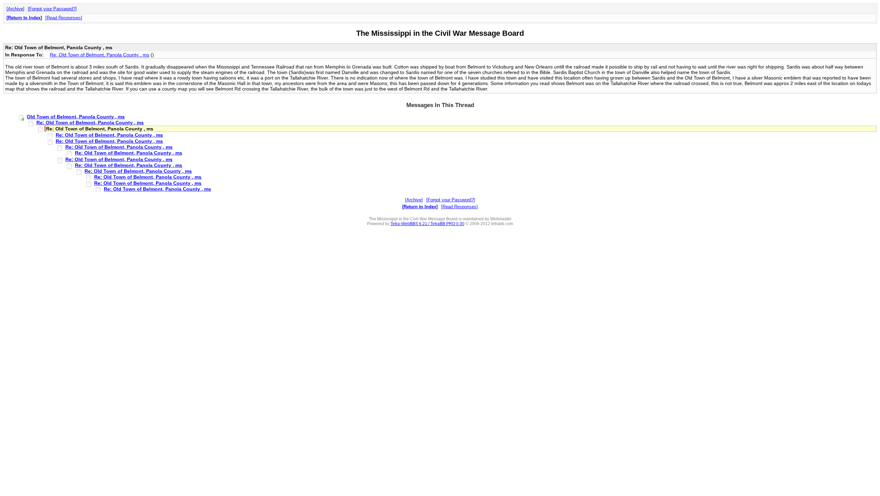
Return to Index (24, 17)
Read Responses (64, 17)
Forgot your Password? (52, 8)
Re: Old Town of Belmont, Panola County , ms (99, 54)
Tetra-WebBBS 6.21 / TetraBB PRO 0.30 (427, 223)
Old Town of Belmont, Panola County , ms (76, 116)
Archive (15, 8)
